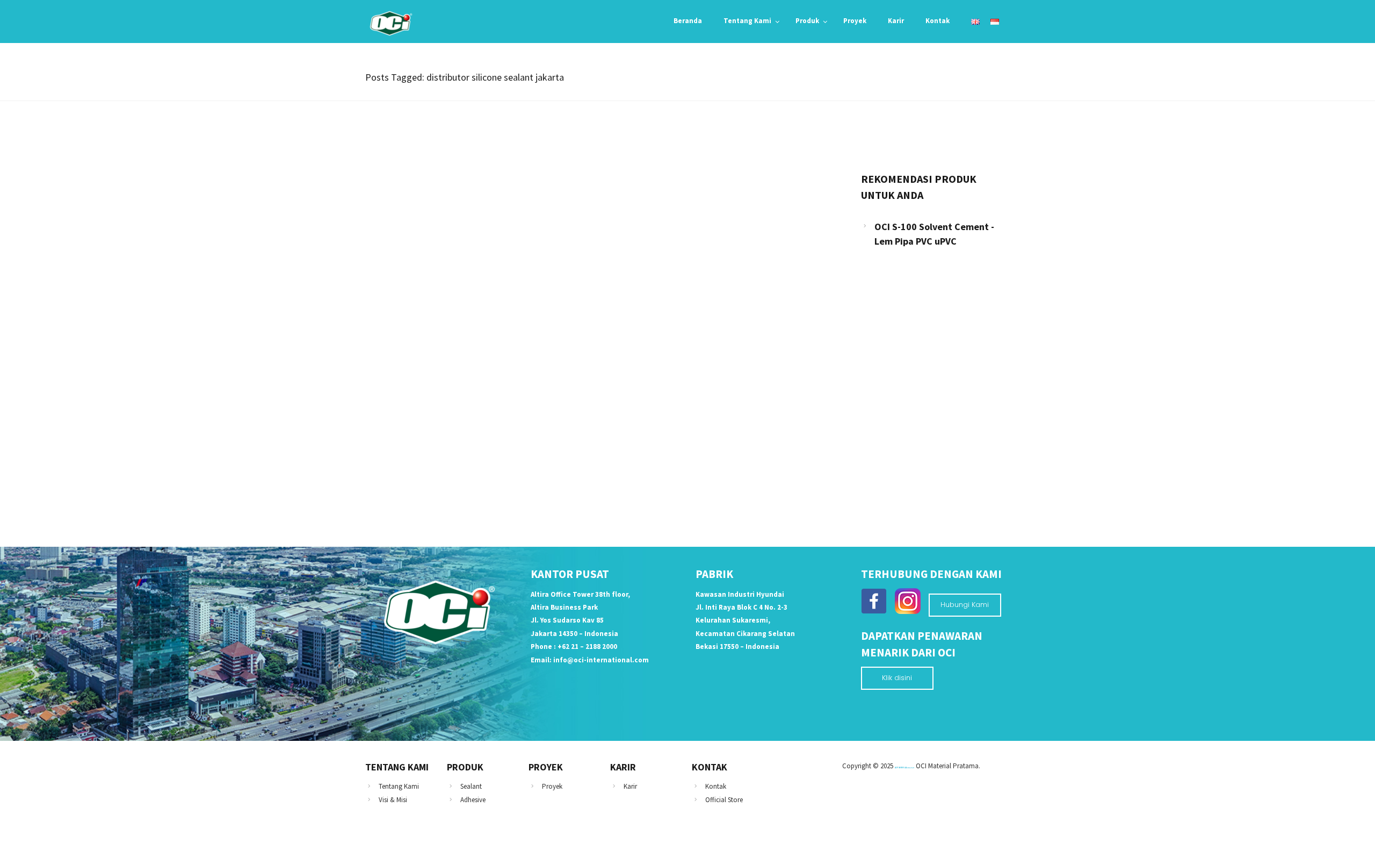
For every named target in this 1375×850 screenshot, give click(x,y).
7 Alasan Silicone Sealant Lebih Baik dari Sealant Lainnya (495, 381)
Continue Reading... (414, 465)
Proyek (552, 786)
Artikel (390, 362)
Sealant (471, 786)
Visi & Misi (393, 799)
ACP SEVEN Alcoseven (904, 767)
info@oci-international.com (601, 660)
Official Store (724, 799)
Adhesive (473, 799)
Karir (630, 786)
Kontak (715, 786)
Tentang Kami (399, 786)
